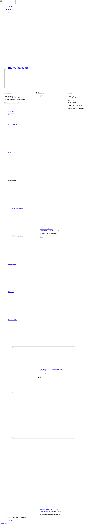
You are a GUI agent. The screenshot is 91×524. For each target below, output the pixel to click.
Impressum (11, 111)
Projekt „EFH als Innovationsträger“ (50, 369)
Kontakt (10, 114)
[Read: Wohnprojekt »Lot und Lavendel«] (41, 97)
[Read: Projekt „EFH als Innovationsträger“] (41, 237)
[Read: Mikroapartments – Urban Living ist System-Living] (41, 377)
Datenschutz (11, 113)
